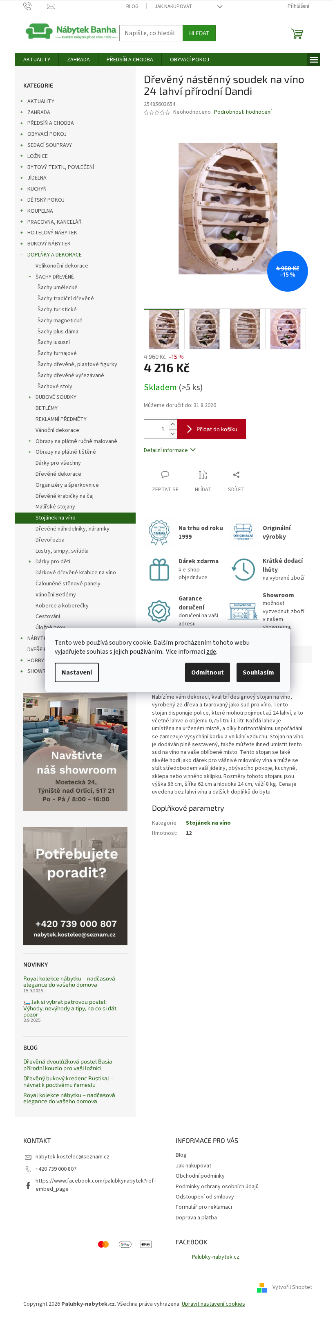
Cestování (48, 616)
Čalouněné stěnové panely (68, 584)
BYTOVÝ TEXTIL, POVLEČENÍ (60, 167)
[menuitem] (36, 59)
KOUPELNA (40, 211)
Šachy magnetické (60, 321)
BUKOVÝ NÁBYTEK (49, 244)
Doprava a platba (196, 1218)
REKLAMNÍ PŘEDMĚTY (61, 419)
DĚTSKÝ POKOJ (46, 200)
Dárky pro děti (53, 562)
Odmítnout (207, 672)
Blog (132, 6)
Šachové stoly (55, 386)
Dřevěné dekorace (58, 474)
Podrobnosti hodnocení (243, 112)
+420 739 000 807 (56, 1169)
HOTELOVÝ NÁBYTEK (52, 233)
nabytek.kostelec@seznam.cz (72, 1157)
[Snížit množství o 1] (173, 434)
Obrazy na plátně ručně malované (76, 441)
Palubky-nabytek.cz (215, 1257)
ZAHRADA (38, 112)
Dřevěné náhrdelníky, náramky (72, 529)
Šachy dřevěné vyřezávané (71, 375)
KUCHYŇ (37, 189)
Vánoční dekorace (57, 430)
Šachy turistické (57, 310)
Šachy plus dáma (58, 332)
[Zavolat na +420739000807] (35, 6)
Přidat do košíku (217, 428)
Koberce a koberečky (62, 606)
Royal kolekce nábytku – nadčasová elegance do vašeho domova (69, 981)
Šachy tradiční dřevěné (66, 299)
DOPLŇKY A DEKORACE (54, 255)
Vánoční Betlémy (56, 595)
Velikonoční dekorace (62, 266)
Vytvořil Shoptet (292, 1287)
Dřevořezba (50, 540)
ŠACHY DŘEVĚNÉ (55, 277)
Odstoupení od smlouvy (205, 1197)
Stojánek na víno (56, 518)
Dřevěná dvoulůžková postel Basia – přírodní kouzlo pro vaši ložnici (70, 1064)
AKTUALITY (40, 101)
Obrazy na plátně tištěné (66, 452)
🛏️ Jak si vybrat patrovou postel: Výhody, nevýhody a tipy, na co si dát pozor (69, 1007)
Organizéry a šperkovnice (67, 485)
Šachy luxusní (54, 342)
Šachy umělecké (58, 287)
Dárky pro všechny (58, 463)
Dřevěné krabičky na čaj (65, 496)
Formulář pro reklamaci (204, 1207)
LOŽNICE (37, 156)
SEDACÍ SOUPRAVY (49, 145)
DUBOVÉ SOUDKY (56, 397)
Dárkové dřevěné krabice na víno (76, 573)
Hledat (199, 32)
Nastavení (77, 672)
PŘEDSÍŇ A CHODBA (50, 123)
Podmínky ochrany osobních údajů (217, 1187)
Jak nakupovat (173, 6)
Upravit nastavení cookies (213, 1304)
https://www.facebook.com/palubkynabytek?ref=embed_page (96, 1185)
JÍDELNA (37, 178)
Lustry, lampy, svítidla (62, 551)
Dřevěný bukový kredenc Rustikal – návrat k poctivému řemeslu (68, 1081)
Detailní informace (166, 450)
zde (211, 651)
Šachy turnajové (57, 353)
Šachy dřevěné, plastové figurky (77, 364)
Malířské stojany (55, 507)
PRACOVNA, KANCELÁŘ (54, 222)
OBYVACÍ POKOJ (47, 134)
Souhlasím (258, 672)
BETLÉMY (47, 408)
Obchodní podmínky (200, 1176)
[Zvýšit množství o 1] (173, 424)
